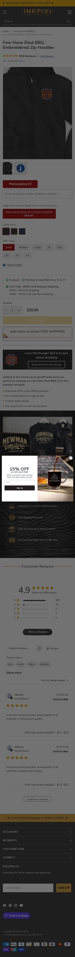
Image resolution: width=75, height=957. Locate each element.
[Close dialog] (70, 458)
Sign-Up (20, 488)
